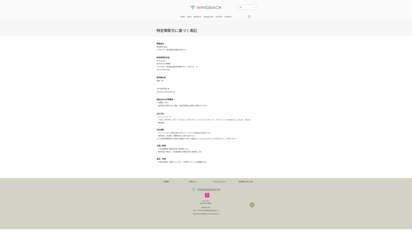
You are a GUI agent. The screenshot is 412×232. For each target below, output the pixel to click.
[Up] (252, 204)
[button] (249, 16)
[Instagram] (207, 195)
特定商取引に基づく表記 (177, 31)
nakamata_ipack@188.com (166, 92)
